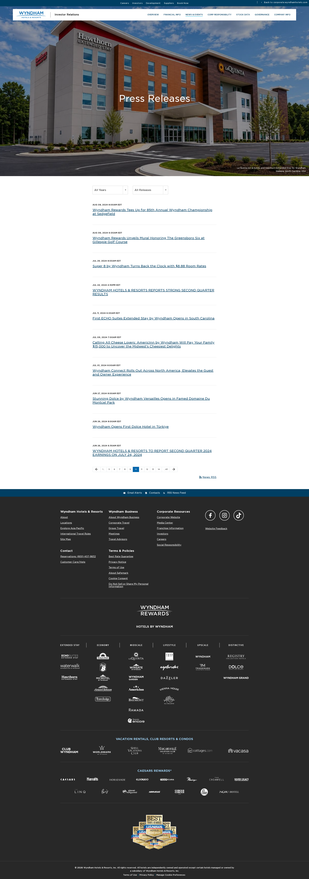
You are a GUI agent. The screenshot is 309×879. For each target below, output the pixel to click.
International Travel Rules (75, 533)
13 (153, 469)
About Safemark (118, 573)
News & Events (194, 14)
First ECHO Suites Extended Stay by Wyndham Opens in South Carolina (154, 318)
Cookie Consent (118, 578)
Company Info (282, 14)
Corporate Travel (119, 522)
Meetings (114, 533)
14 (159, 469)
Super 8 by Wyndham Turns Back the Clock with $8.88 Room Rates (149, 266)
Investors (137, 3)
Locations (66, 522)
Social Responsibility (169, 545)
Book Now (182, 3)
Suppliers (169, 3)
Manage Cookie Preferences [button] (170, 875)
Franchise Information (170, 528)
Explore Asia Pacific (72, 528)
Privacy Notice (117, 562)
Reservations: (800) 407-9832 (78, 556)
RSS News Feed (176, 493)
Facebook (210, 515)
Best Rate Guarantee (121, 556)
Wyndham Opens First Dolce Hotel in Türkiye (131, 427)
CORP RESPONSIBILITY (219, 14)
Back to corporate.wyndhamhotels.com (285, 2)
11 (141, 469)
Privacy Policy (147, 875)
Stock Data (243, 14)
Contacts (154, 493)
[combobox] (110, 190)
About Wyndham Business (124, 517)
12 (147, 469)
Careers (124, 3)
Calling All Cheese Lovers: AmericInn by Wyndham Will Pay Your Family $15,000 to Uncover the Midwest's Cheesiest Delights (154, 344)
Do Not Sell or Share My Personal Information (128, 585)
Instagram (224, 515)
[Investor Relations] (31, 14)
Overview (153, 14)
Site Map (65, 539)
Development (153, 3)
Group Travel (116, 528)
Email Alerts (134, 493)
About (64, 517)
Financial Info (172, 14)
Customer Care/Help (72, 562)
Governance (262, 14)
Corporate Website (168, 517)
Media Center (165, 522)
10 (136, 469)
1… (104, 469)
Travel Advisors (118, 539)
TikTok (239, 515)
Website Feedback (216, 528)
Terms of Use (116, 567)
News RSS (207, 477)
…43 (166, 469)
